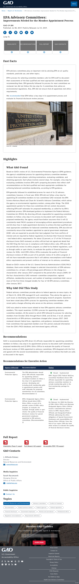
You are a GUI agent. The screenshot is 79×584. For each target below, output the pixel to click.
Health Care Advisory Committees (54, 579)
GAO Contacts (60, 44)
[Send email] (32, 32)
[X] (11, 32)
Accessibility (54, 565)
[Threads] (27, 32)
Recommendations (27, 44)
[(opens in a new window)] (2, 561)
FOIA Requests (53, 571)
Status (51, 368)
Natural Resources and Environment (16, 503)
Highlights (11, 44)
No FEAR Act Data (54, 576)
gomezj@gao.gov (12, 464)
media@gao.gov (11, 483)
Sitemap (54, 568)
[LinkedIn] (16, 32)
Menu (74, 4)
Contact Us (10, 494)
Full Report (44, 44)
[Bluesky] (22, 32)
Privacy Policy (54, 562)
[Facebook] (5, 32)
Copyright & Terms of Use (54, 559)
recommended (15, 96)
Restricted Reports (54, 556)
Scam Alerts (54, 573)
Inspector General (54, 553)
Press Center (54, 547)
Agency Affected (11, 368)
